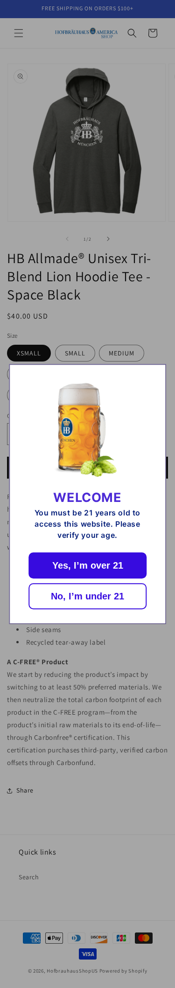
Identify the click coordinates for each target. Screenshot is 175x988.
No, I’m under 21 (87, 596)
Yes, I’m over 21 (87, 565)
